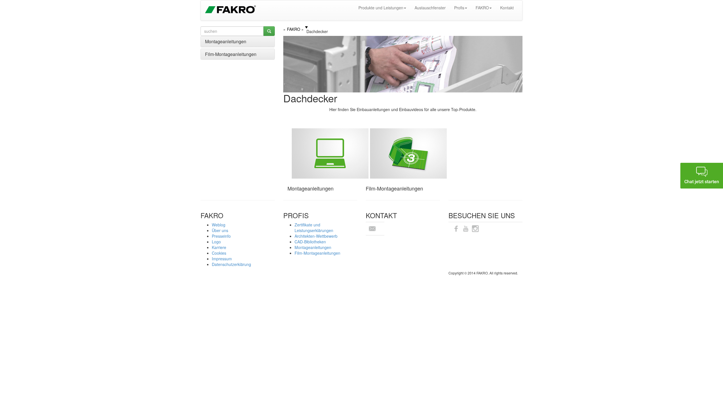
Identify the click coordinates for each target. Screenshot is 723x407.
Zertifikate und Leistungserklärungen (314, 227)
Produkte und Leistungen (380, 7)
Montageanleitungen (225, 41)
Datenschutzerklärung (231, 264)
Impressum (222, 258)
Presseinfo (221, 236)
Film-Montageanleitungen (230, 54)
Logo (216, 241)
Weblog (218, 225)
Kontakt (507, 7)
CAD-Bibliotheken (310, 241)
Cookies (219, 253)
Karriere (219, 247)
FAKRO (482, 7)
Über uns (220, 230)
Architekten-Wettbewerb (316, 236)
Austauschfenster (430, 7)
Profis (459, 7)
